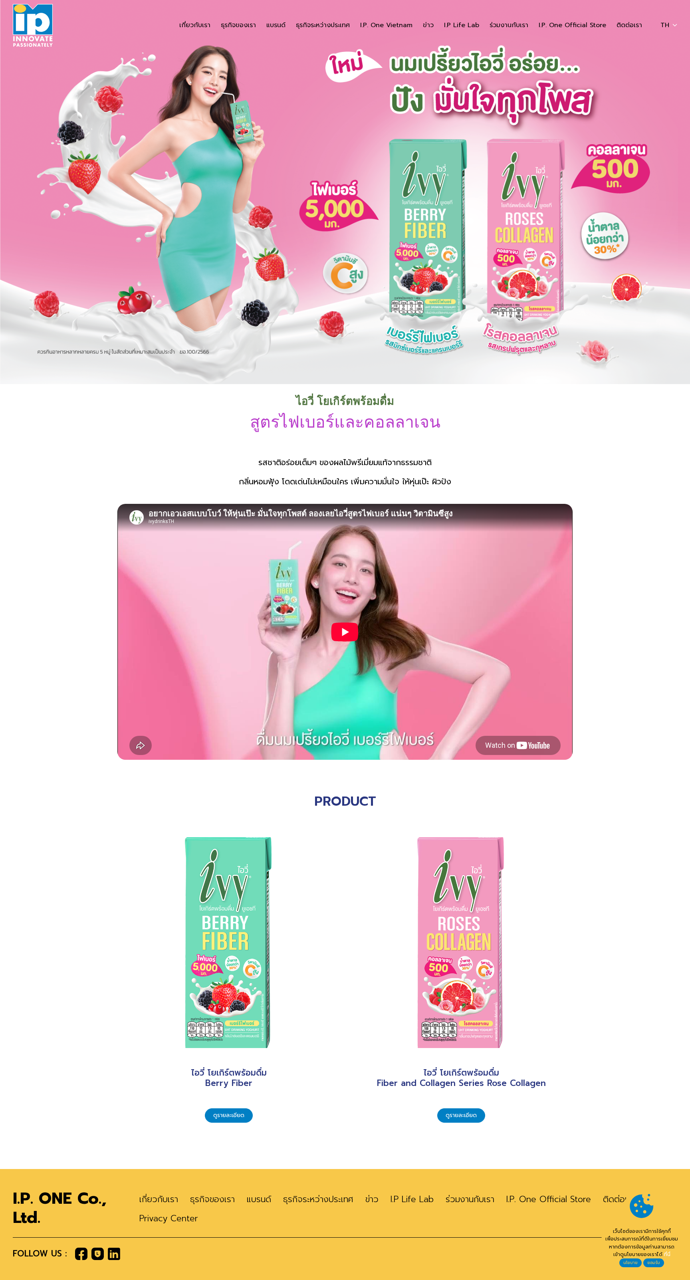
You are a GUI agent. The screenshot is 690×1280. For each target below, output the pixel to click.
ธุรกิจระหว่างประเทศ (323, 25)
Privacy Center (168, 1218)
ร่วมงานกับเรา (509, 25)
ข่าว (428, 25)
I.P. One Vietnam (386, 25)
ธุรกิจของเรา (238, 25)
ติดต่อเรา (629, 25)
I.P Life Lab (461, 25)
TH (664, 25)
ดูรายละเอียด (228, 1115)
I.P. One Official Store (572, 25)
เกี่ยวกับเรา (194, 25)
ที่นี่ (667, 1254)
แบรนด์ (276, 25)
